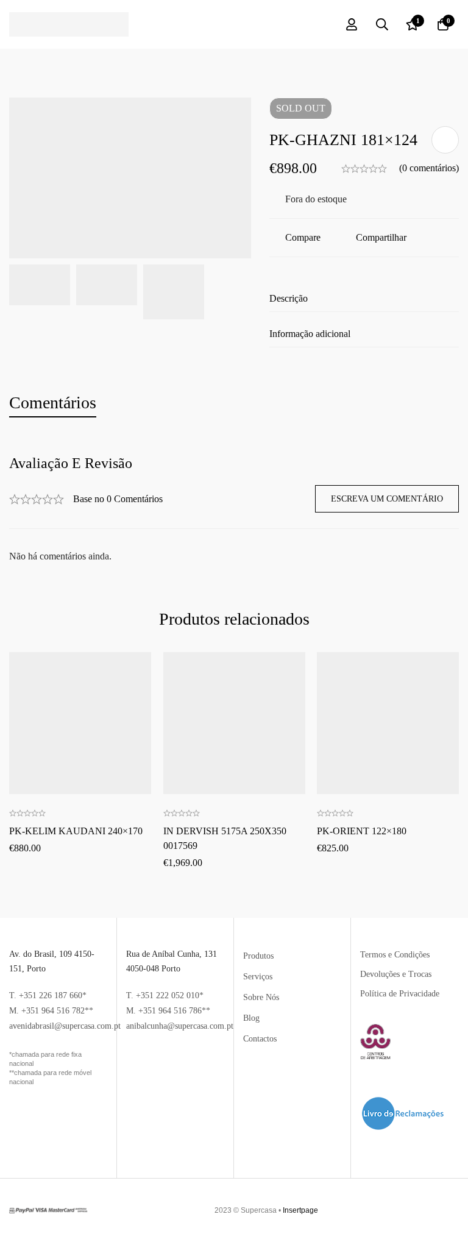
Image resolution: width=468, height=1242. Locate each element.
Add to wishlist (445, 140)
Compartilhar (381, 237)
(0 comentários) (429, 168)
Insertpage (300, 1210)
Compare (303, 237)
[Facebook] (447, 1210)
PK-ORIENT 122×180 (361, 831)
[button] (80, 681)
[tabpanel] (234, 510)
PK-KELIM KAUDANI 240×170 (76, 831)
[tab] (52, 403)
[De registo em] (351, 24)
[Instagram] (454, 1210)
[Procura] (382, 24)
